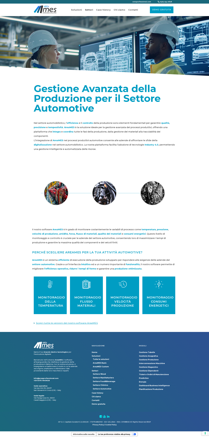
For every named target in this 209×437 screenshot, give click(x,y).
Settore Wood (99, 374)
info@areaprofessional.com (46, 378)
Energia (142, 382)
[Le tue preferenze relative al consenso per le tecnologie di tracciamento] (205, 433)
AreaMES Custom (101, 367)
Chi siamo (96, 397)
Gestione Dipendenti (148, 371)
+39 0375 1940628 (42, 380)
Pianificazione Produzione (151, 389)
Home (94, 352)
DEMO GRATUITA (161, 10)
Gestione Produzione (149, 360)
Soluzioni (96, 356)
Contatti (95, 400)
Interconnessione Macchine (152, 363)
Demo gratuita (98, 404)
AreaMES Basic (100, 363)
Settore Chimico (100, 385)
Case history (97, 393)
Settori (95, 371)
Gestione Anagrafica (148, 356)
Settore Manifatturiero (103, 378)
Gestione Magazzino (148, 367)
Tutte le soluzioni (101, 359)
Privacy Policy (98, 425)
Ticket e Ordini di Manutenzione (154, 374)
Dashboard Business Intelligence (154, 386)
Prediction (144, 378)
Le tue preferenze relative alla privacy (114, 434)
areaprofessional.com (141, 2)
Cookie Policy (111, 425)
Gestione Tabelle (147, 352)
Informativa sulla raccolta (83, 434)
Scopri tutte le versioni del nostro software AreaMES (67, 323)
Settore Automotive (102, 389)
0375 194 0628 (165, 2)
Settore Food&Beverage (104, 381)
